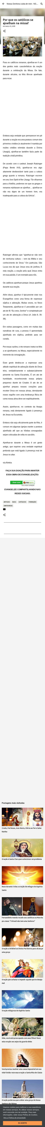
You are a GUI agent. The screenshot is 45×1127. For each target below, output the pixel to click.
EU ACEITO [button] (22, 1123)
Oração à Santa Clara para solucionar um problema (22, 859)
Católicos (22, 502)
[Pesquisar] (41, 4)
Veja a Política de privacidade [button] (14, 1118)
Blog (14, 502)
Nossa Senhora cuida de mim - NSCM (23, 4)
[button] (4, 31)
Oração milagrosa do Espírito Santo (16, 1011)
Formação (32, 502)
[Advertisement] (22, 107)
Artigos (7, 502)
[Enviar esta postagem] (4, 510)
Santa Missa (8, 505)
